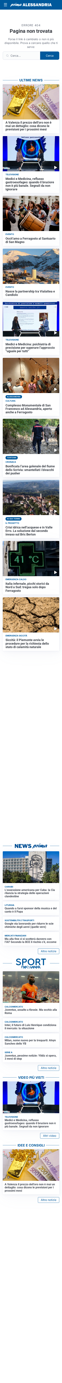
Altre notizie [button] (48, 951)
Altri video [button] (49, 1135)
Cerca (50, 55)
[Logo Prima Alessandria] (31, 4)
